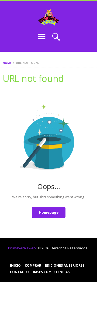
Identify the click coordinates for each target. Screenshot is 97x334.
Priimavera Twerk (22, 248)
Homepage (48, 212)
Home (7, 63)
